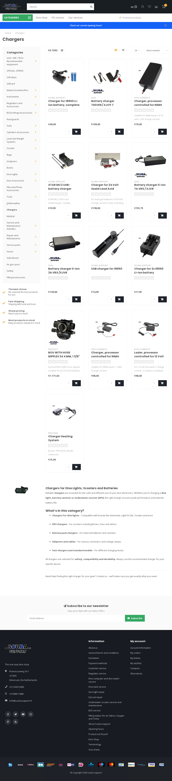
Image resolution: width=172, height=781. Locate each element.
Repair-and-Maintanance (13, 237)
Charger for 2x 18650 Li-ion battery (148, 271)
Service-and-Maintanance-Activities (14, 225)
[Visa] (151, 764)
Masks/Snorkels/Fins (17, 90)
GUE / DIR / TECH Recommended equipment (15, 61)
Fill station (58, 17)
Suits (9, 125)
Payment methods (98, 663)
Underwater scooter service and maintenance (105, 704)
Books (10, 167)
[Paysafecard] (141, 764)
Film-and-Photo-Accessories (15, 189)
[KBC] (91, 764)
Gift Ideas (12, 77)
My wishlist (135, 663)
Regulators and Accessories (14, 105)
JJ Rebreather (13, 203)
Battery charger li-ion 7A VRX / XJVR (150, 187)
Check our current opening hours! (86, 25)
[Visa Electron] (161, 764)
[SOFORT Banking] (51, 764)
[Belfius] (30, 764)
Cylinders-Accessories (18, 132)
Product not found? (98, 734)
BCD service (95, 710)
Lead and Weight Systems (15, 140)
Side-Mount (12, 257)
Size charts (94, 749)
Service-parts (13, 244)
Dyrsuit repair (95, 697)
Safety (10, 270)
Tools (9, 196)
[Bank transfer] (20, 764)
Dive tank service (97, 686)
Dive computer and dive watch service (104, 680)
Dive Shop (94, 739)
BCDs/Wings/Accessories (19, 112)
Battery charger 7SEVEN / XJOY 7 (102, 103)
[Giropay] (71, 764)
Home (8, 32)
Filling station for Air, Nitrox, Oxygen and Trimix (106, 717)
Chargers (12, 209)
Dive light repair (96, 691)
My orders (135, 652)
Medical (11, 216)
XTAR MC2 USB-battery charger (59, 187)
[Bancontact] (121, 764)
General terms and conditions (104, 652)
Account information (140, 647)
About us (93, 647)
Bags (9, 154)
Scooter (11, 148)
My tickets (135, 658)
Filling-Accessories (16, 277)
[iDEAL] (81, 764)
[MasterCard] (111, 764)
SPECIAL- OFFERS (15, 70)
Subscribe (136, 618)
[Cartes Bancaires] (40, 764)
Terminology (95, 744)
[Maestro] (101, 764)
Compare (135, 668)
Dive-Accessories (15, 180)
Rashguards (13, 119)
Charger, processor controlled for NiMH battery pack (148, 105)
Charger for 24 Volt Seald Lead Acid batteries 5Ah (105, 189)
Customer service (97, 668)
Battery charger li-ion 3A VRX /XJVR (64, 271)
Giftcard (11, 83)
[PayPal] (131, 764)
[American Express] (10, 764)
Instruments (13, 96)
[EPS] (61, 764)
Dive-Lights (12, 174)
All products (136, 673)
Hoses (10, 251)
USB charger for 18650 (106, 269)
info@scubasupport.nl (20, 700)
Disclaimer (94, 658)
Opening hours (96, 728)
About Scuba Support (99, 723)
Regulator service (97, 673)
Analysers (12, 161)
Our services (75, 17)
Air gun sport (13, 264)
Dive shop (41, 17)
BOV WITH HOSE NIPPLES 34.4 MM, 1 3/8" (64, 354)
